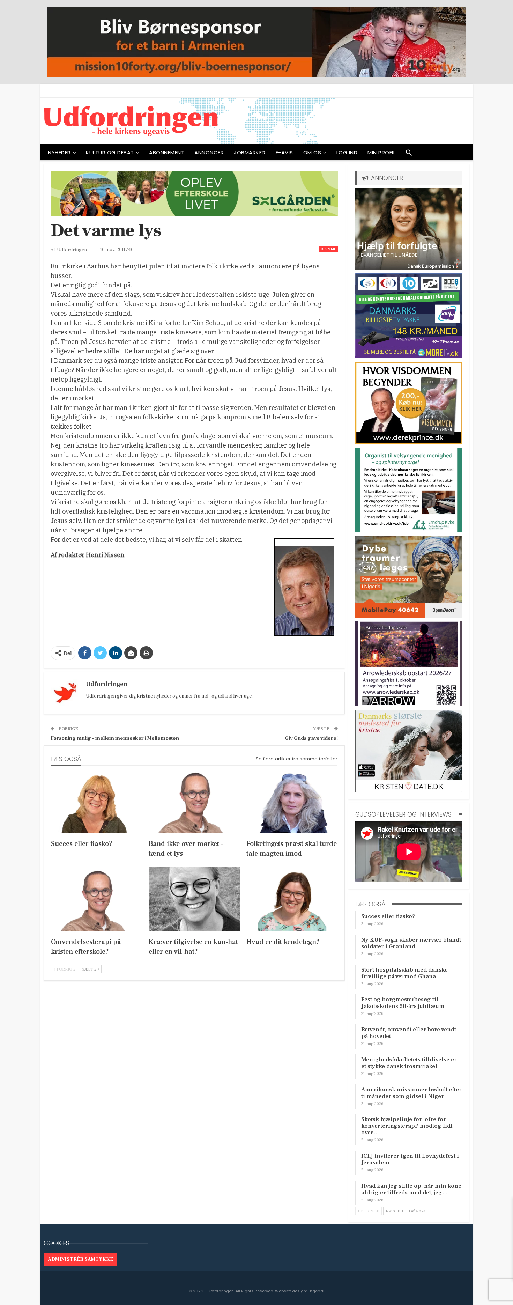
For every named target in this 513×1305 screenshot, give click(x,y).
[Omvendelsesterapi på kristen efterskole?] (96, 899)
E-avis (284, 152)
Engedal (316, 1291)
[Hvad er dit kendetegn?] (292, 899)
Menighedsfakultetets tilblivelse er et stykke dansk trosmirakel (409, 1063)
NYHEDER (59, 152)
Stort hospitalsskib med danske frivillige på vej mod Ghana (404, 973)
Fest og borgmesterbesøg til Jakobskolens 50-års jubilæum (403, 1003)
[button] (409, 154)
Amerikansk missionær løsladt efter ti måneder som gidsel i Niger (411, 1093)
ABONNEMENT (166, 152)
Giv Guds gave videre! (311, 738)
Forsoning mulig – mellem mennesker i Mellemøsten (115, 738)
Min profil (381, 152)
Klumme (328, 248)
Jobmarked (250, 152)
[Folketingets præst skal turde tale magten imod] (292, 801)
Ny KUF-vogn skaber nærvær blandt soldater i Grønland (411, 943)
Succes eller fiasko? (388, 916)
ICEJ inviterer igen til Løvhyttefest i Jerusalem (410, 1159)
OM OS (312, 152)
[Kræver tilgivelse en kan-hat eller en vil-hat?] (194, 899)
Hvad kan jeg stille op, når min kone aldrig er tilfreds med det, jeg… (411, 1189)
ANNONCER (209, 152)
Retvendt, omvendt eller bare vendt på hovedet (408, 1033)
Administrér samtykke (80, 1259)
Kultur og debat (110, 152)
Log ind (347, 152)
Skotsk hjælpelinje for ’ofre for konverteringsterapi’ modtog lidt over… (406, 1125)
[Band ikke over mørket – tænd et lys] (194, 801)
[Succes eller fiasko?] (96, 801)
